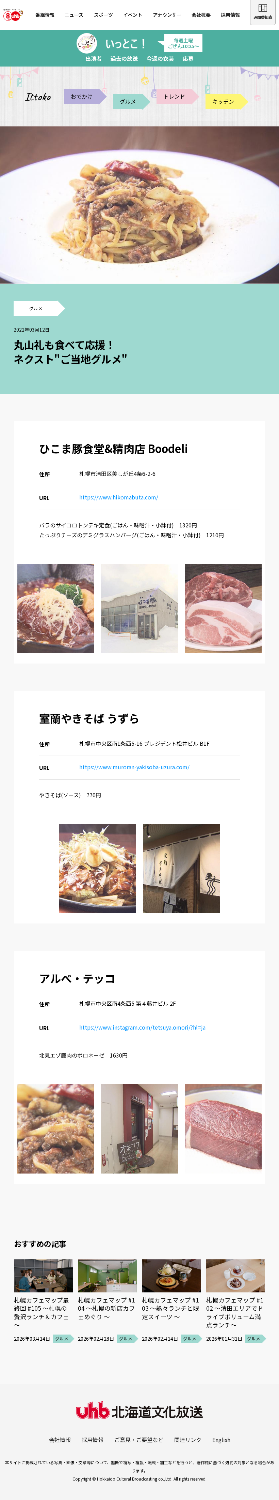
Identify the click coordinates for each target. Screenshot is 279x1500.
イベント (132, 14)
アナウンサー (167, 14)
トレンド (174, 96)
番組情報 (44, 14)
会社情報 (60, 1440)
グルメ (128, 101)
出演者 (93, 58)
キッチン (223, 101)
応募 (188, 58)
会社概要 (201, 14)
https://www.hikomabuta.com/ (118, 497)
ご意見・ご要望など (138, 1440)
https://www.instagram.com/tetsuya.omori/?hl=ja (142, 1027)
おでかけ (82, 96)
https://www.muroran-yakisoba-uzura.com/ (134, 767)
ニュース (74, 14)
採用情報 (230, 14)
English (221, 1440)
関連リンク (187, 1440)
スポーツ (103, 14)
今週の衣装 (160, 58)
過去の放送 (124, 58)
